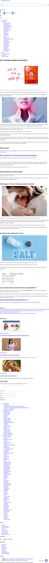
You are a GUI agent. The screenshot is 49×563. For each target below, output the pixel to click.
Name (1, 393)
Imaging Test (4, 551)
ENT (4, 36)
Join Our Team (5, 531)
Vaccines (3, 549)
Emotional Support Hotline (9, 422)
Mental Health (6, 499)
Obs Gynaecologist (7, 25)
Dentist (5, 455)
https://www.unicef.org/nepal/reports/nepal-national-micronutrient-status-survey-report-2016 (22, 310)
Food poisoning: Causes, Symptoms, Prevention (9, 355)
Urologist (5, 48)
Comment (2, 390)
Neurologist (6, 28)
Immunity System (7, 430)
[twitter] (2, 539)
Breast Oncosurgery (8, 471)
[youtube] (5, 539)
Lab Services (6, 404)
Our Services (4, 20)
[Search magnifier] (48, 5)
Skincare (5, 512)
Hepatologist (6, 43)
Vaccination (6, 493)
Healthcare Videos (5, 527)
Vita (4, 495)
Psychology (6, 507)
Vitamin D (6, 517)
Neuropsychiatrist (7, 29)
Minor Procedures (5, 553)
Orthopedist (6, 35)
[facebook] (1, 539)
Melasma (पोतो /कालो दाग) (8, 434)
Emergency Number (6, 534)
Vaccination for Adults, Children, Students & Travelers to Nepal (16, 407)
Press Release (6, 505)
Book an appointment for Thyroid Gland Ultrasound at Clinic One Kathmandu (18, 155)
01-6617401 (16, 1)
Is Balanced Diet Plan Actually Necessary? (8, 375)
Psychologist (6, 50)
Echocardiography (7, 442)
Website (1, 397)
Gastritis (5, 427)
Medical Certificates (8, 432)
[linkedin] (9, 539)
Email (1, 395)
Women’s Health (7, 496)
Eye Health (6, 423)
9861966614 (12, 7)
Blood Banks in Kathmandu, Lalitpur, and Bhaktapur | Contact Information (18, 558)
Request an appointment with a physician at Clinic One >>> (14, 299)
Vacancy (5, 492)
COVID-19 (6, 415)
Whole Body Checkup (8, 410)
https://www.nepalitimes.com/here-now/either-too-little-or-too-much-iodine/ (17, 313)
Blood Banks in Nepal (8, 439)
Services (5, 478)
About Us (4, 545)
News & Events (5, 532)
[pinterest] (11, 539)
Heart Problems (7, 428)
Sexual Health (6, 511)
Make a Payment (5, 56)
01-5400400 (4, 1)
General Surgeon (7, 41)
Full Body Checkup (7, 426)
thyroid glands (14, 150)
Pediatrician (6, 31)
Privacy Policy (4, 530)
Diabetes (5, 416)
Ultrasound (6, 513)
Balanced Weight (7, 412)
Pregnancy (6, 497)
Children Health (7, 414)
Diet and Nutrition (5, 333)
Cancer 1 (5, 440)
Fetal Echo (6, 443)
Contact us (4, 54)
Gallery (3, 528)
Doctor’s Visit (4, 548)
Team (5, 479)
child (27, 221)
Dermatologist (6, 24)
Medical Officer (7, 49)
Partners (5, 475)
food (21, 129)
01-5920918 (27, 1)
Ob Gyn (5, 500)
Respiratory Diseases (8, 509)
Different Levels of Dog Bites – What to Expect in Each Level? (16, 560)
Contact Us (4, 544)
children (19, 225)
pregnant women (4, 220)
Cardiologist (6, 33)
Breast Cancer (6, 470)
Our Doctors (4, 21)
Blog (3, 52)
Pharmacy (4, 547)
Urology (5, 515)
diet (44, 124)
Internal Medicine (7, 467)
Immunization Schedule (8, 448)
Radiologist (6, 40)
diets (37, 163)
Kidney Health (6, 431)
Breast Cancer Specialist (8, 39)
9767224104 (33, 1)
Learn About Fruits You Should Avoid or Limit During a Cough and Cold (14, 335)
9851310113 (21, 1)
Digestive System (7, 419)
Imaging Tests (6, 447)
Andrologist (6, 46)
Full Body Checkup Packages (9, 444)
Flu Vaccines (6, 424)
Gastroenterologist (7, 27)
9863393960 (10, 1)
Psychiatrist (6, 476)
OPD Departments (7, 474)
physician (21, 296)
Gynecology (6, 446)
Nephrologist (6, 44)
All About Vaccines (5, 53)
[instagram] (7, 539)
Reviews (3, 524)
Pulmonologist (6, 37)
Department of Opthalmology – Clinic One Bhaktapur (14, 406)
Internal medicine (7, 23)
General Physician (7, 463)
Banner (5, 438)
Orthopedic (6, 503)
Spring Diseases (5, 526)
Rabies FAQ (6, 508)
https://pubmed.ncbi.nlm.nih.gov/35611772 (9, 311)
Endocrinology (6, 45)
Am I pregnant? (7, 450)
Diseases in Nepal (7, 420)
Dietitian (5, 32)
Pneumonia (6, 504)
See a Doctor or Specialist (9, 408)
